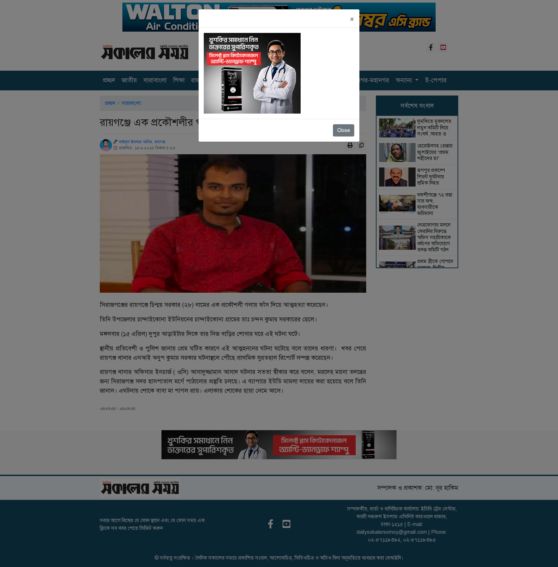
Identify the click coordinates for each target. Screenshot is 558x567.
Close (343, 130)
